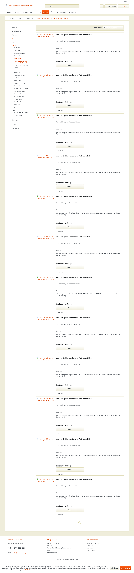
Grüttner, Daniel (18, 56)
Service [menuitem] (125, 2)
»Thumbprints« (18, 116)
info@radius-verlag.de (20, 553)
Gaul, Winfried (18, 48)
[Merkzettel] (102, 6)
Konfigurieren (125, 568)
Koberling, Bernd (18, 102)
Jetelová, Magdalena (19, 91)
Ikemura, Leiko (18, 86)
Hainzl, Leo (17, 72)
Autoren (14, 35)
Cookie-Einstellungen (93, 543)
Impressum (90, 548)
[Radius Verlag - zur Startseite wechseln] (19, 6)
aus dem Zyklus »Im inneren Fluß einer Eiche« (22, 62)
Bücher (14, 27)
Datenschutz (91, 550)
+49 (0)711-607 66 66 (17, 548)
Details (69, 65)
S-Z (14, 110)
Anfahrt (14, 124)
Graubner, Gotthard (19, 53)
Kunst (14, 39)
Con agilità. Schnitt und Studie (21, 66)
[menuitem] (62, 6)
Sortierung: (98, 28)
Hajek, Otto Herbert (19, 75)
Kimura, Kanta (18, 99)
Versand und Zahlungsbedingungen (59, 548)
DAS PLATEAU (16, 31)
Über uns (15, 120)
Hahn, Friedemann (19, 70)
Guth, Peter (17, 58)
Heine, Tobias (18, 80)
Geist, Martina (18, 50)
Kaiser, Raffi (17, 94)
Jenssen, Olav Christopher (21, 88)
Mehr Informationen (32, 570)
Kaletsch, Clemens (19, 96)
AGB (48, 550)
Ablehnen (114, 568)
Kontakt (49, 545)
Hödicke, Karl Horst (19, 83)
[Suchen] (77, 6)
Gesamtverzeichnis (53, 543)
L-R (14, 107)
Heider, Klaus (17, 78)
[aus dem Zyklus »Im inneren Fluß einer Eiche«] (45, 52)
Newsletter (15, 128)
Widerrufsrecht (52, 553)
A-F (14, 42)
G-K (14, 45)
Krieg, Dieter (17, 104)
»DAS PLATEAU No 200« (20, 113)
